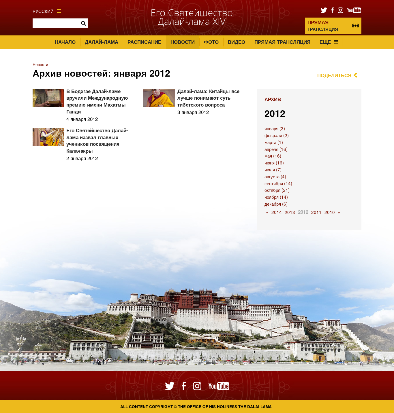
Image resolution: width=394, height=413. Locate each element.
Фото (211, 41)
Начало (65, 41)
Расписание (144, 41)
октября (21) (277, 190)
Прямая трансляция (282, 41)
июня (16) (274, 162)
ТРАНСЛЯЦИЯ (322, 25)
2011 (316, 212)
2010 (329, 212)
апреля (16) (276, 149)
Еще (325, 41)
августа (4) (275, 176)
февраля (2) (276, 135)
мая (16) (272, 155)
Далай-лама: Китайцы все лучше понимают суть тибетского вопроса (208, 98)
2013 (290, 212)
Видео (236, 41)
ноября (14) (276, 197)
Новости (182, 41)
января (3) (274, 128)
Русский (43, 11)
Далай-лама (101, 41)
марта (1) (273, 142)
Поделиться (334, 75)
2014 (276, 212)
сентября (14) (278, 183)
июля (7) (273, 169)
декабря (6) (276, 203)
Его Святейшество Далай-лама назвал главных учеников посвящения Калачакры (97, 140)
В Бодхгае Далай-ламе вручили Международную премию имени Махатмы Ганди (97, 101)
